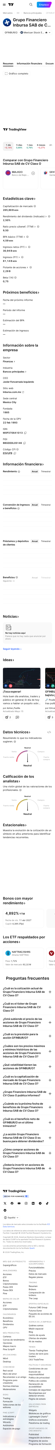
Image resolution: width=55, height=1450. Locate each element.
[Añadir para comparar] (33, 173)
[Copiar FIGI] (24, 443)
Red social (8, 1370)
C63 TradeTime (36, 1359)
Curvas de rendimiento (14, 1339)
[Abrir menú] (4, 5)
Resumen (33, 1286)
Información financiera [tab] (29, 63)
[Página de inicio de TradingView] (11, 5)
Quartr (32, 1248)
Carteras (7, 1336)
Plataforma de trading (39, 1423)
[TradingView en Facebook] (12, 1203)
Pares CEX (8, 1287)
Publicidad (34, 1434)
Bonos (6, 1280)
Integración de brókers (40, 1437)
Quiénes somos (36, 1325)
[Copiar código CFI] (14, 453)
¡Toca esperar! (12, 691)
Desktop (7, 1361)
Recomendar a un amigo (14, 1377)
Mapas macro (9, 1346)
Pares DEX (8, 1290)
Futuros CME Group (38, 1307)
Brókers (32, 1289)
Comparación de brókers (37, 1293)
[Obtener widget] (49, 732)
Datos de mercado (37, 1274)
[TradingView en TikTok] (47, 1203)
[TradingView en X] (5, 1203)
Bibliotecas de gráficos (40, 1413)
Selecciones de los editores (12, 1406)
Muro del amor (10, 1374)
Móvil (5, 1358)
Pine (5, 1293)
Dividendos (8, 1324)
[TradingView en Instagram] (26, 1203)
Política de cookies (38, 1381)
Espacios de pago (11, 1428)
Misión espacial (36, 1328)
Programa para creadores (10, 1381)
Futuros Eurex (35, 1310)
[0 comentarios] (17, 717)
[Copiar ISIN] (25, 433)
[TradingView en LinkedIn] (33, 1203)
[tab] (35, 471)
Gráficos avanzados (38, 1420)
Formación (8, 1401)
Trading (6, 1398)
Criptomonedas (10, 1284)
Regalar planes (36, 1277)
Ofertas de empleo (38, 1338)
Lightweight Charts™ (38, 1416)
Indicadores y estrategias (9, 1417)
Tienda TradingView (38, 1350)
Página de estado (37, 1399)
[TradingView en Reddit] (5, 1210)
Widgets (33, 1410)
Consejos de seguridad (40, 1390)
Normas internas (11, 1386)
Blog (31, 1332)
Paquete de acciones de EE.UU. (40, 1315)
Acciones (7, 1274)
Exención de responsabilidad (36, 1373)
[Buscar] (31, 5)
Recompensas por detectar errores (37, 1394)
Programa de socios (38, 1441)
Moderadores (9, 1389)
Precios (32, 1270)
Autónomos (8, 1425)
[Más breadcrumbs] (18, 13)
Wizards (7, 1422)
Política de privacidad (39, 1377)
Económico (8, 1318)
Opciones (7, 1343)
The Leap (33, 1298)
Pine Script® (9, 1349)
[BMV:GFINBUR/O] (6, 686)
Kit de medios (35, 1341)
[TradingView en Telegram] (40, 1203)
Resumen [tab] (8, 63)
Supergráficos (9, 1265)
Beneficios (8, 1321)
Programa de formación (40, 1444)
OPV (5, 1327)
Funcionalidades (36, 1267)
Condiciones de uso (38, 1368)
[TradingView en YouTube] (19, 1203)
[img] (46, 32)
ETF (5, 1277)
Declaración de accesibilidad (36, 1385)
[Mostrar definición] (34, 206)
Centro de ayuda (37, 1335)
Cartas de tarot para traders (38, 1355)
